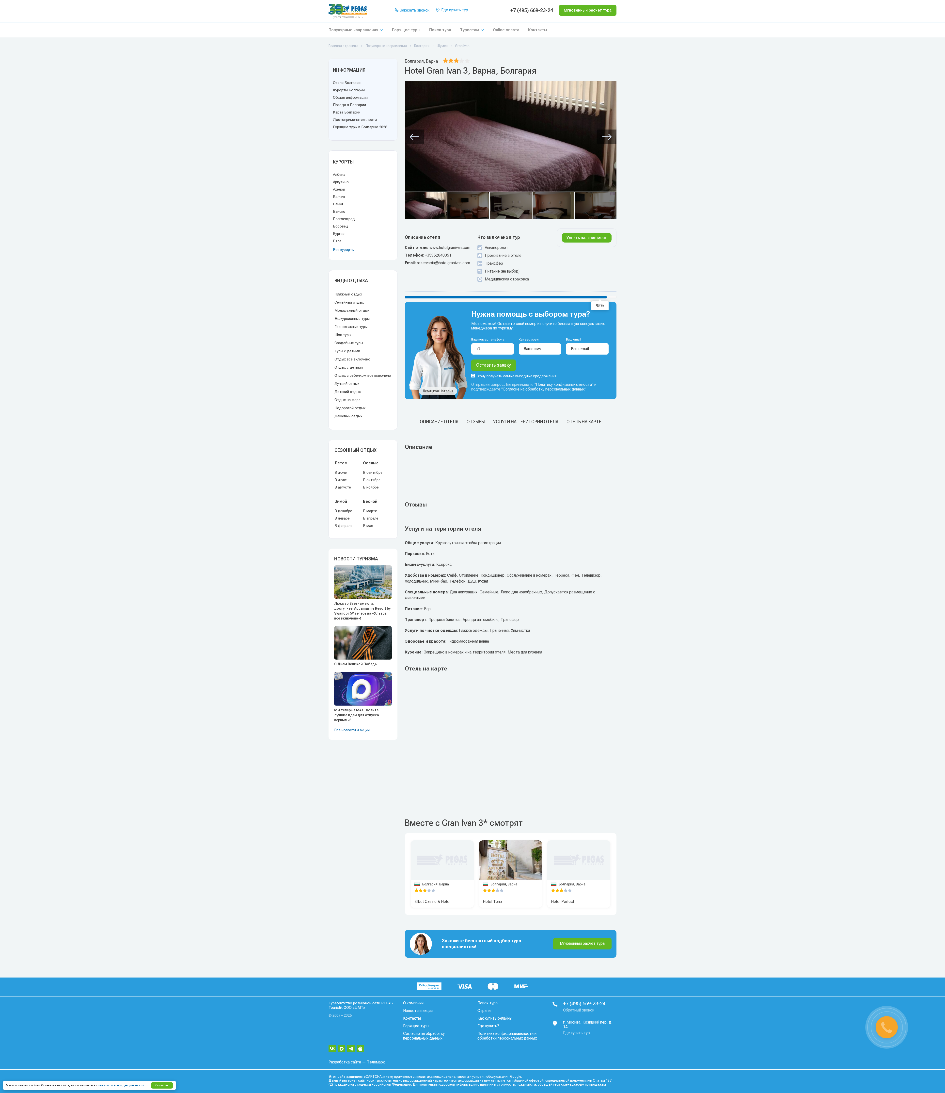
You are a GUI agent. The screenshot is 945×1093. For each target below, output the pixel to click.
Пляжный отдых (348, 294)
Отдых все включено (352, 359)
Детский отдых (347, 392)
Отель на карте (584, 421)
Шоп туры (342, 335)
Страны (484, 1010)
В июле (340, 480)
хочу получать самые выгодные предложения (517, 376)
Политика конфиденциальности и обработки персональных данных (507, 1036)
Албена (339, 174)
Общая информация (350, 97)
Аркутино (341, 182)
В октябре (371, 480)
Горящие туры (406, 30)
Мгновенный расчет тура (582, 943)
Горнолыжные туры (350, 327)
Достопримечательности (355, 119)
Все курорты (343, 249)
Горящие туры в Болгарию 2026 (360, 127)
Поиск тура (440, 30)
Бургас (339, 233)
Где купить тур (454, 10)
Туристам (469, 30)
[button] (414, 137)
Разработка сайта (345, 1062)
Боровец (340, 226)
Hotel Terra (492, 901)
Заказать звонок (414, 10)
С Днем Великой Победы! (356, 664)
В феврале (343, 525)
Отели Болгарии (347, 83)
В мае (368, 525)
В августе (342, 487)
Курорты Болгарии (349, 90)
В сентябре (372, 472)
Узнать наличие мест (587, 237)
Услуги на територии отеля (525, 421)
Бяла (337, 241)
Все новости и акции (352, 730)
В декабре (343, 511)
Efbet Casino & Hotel (432, 901)
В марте (370, 511)
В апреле (370, 518)
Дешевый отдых (348, 416)
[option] (510, 860)
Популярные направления (353, 30)
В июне (340, 472)
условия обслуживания (490, 1076)
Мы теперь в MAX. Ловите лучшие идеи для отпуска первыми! (356, 715)
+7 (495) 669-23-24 (531, 10)
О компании (413, 1003)
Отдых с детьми (348, 367)
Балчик (339, 197)
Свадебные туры (348, 343)
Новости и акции (418, 1010)
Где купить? (488, 1026)
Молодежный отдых (351, 310)
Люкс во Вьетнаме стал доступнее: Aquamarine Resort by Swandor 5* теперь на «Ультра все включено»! (362, 611)
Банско (339, 211)
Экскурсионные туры (352, 318)
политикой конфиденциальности (121, 1085)
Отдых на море (347, 400)
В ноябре (371, 487)
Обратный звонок (578, 1010)
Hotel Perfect (562, 901)
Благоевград (344, 219)
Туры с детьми (347, 351)
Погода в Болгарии (349, 105)
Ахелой (339, 189)
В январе (342, 518)
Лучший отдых (346, 383)
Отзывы (476, 421)
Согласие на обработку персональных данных (544, 389)
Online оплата (506, 30)
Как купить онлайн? (494, 1018)
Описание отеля (439, 421)
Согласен (162, 1085)
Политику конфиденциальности (564, 384)
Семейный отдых (349, 302)
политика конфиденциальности (443, 1076)
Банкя (338, 204)
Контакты (537, 30)
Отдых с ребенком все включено (362, 375)
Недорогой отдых (349, 408)
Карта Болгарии (346, 112)
